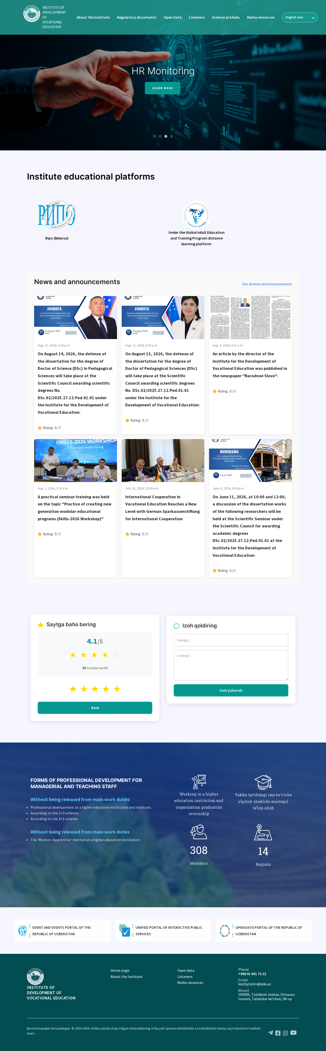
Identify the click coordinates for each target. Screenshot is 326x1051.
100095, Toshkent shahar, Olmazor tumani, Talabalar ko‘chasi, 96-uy (266, 996)
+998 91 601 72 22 (252, 973)
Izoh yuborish (231, 690)
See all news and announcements (267, 284)
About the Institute (93, 17)
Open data (173, 17)
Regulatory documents (136, 17)
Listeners (197, 17)
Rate (95, 707)
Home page (119, 970)
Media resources (260, 17)
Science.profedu (226, 17)
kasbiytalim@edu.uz (254, 984)
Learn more (162, 88)
